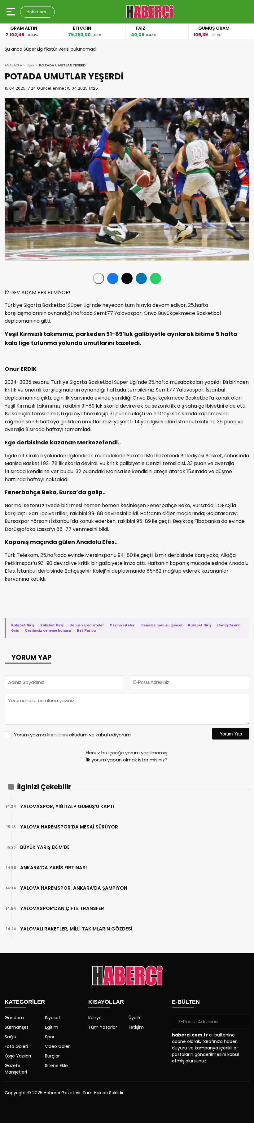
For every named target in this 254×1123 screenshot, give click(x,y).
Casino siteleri (122, 625)
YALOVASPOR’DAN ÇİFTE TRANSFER (62, 908)
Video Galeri (58, 1046)
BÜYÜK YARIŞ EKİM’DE (45, 847)
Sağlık (11, 1037)
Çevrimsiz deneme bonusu (48, 630)
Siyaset (52, 1018)
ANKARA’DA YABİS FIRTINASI (53, 867)
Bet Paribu (86, 630)
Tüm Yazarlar (102, 1027)
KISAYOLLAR (106, 1002)
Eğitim (51, 1027)
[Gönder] (242, 1022)
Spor (30, 65)
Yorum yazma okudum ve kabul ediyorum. (73, 734)
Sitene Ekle (56, 1065)
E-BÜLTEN (186, 1002)
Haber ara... (37, 11)
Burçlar (52, 1056)
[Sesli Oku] (98, 278)
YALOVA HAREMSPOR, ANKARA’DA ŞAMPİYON (73, 888)
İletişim (136, 1027)
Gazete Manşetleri (16, 1068)
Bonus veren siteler (86, 625)
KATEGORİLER (25, 1002)
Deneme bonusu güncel (161, 625)
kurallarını (57, 734)
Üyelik (135, 1018)
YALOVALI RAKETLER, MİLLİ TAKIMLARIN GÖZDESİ (76, 929)
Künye (95, 1018)
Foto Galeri (16, 1046)
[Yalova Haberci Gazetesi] (149, 12)
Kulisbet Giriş (22, 625)
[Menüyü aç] (12, 12)
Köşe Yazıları (18, 1056)
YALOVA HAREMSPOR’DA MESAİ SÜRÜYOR (69, 827)
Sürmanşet (16, 1027)
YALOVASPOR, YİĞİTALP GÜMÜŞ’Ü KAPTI (67, 806)
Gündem (14, 1018)
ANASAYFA (13, 65)
